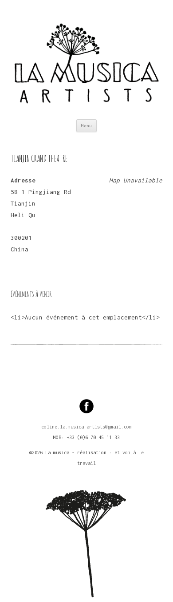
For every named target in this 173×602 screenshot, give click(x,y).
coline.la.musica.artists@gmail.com (86, 426)
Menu (86, 125)
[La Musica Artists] (86, 60)
